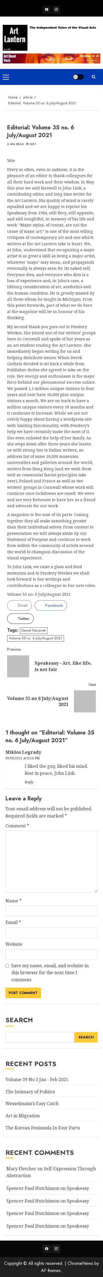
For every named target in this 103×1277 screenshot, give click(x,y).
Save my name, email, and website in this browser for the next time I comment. (50, 973)
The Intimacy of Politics (30, 1092)
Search (19, 1020)
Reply (29, 782)
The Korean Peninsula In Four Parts (42, 1128)
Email (13, 922)
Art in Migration (22, 1116)
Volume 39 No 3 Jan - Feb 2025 (36, 1079)
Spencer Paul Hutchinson (32, 1213)
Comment (17, 826)
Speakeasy (78, 1188)
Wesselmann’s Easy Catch (32, 1103)
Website (14, 944)
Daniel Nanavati (33, 630)
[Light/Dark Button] (78, 77)
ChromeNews (80, 1263)
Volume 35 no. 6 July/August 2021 (35, 638)
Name (13, 901)
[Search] (93, 76)
